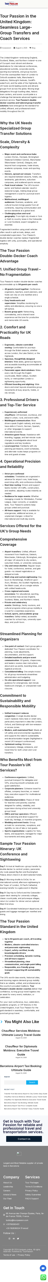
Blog (33, 48)
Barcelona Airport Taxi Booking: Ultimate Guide (21, 1103)
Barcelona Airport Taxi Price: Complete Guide (20, 1106)
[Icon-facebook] (5, 1238)
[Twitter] (18, 1238)
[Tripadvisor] (14, 1238)
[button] (46, 4)
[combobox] (15, 1082)
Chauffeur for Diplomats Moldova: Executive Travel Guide (21, 1050)
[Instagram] (9, 1238)
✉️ (43, 1268)
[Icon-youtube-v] (22, 1238)
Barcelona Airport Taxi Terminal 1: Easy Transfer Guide (24, 1109)
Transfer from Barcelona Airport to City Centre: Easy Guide (25, 1094)
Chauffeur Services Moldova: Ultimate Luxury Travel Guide (25, 1097)
